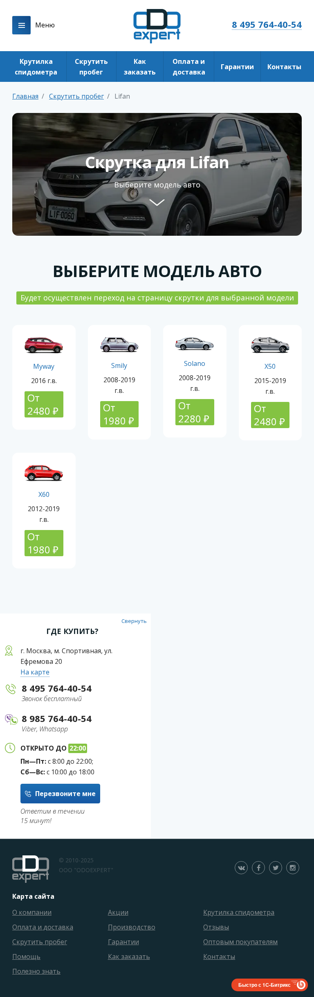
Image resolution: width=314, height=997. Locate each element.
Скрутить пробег (91, 67)
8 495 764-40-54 (267, 24)
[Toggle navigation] (21, 25)
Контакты (284, 66)
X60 (43, 494)
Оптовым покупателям (240, 941)
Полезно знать (36, 971)
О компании (32, 912)
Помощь (26, 956)
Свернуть (134, 621)
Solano (194, 363)
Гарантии (237, 66)
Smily (119, 365)
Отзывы (216, 927)
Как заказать (140, 67)
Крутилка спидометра (36, 67)
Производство (131, 927)
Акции (118, 912)
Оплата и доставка (189, 67)
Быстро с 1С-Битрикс (264, 984)
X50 (270, 366)
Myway (43, 366)
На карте (34, 672)
